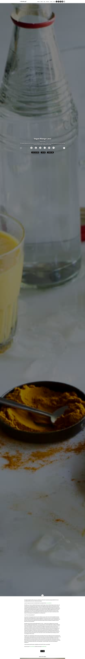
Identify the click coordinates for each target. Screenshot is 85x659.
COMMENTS (50, 152)
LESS (42, 651)
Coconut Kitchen (32, 646)
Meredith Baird (44, 646)
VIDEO (43, 152)
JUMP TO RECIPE (34, 152)
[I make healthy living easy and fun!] (28, 2)
